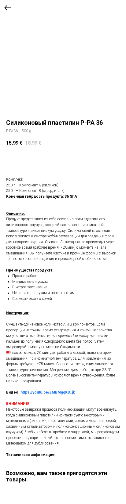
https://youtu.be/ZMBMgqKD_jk (47, 392)
